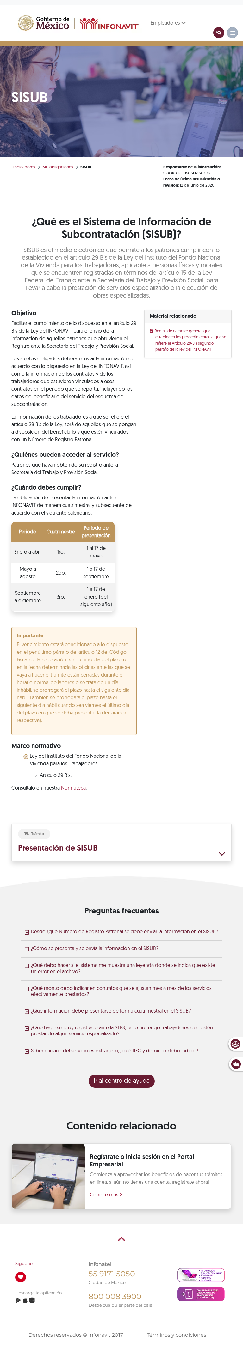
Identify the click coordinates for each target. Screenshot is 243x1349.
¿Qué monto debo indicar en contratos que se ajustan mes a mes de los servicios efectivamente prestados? (121, 991)
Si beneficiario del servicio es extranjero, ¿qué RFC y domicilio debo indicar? (114, 1051)
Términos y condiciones (176, 1335)
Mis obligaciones (57, 167)
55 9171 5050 (112, 1273)
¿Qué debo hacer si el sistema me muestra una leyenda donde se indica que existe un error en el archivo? (123, 968)
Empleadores (166, 23)
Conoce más (105, 1195)
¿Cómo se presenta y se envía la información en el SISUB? (94, 948)
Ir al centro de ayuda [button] (122, 1081)
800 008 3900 (115, 1296)
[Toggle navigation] (218, 32)
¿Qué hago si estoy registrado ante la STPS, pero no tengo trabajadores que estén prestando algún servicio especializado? (122, 1031)
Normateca (73, 788)
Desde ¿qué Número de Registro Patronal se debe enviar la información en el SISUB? (124, 932)
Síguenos (24, 1263)
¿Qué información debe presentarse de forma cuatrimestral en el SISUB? (111, 1011)
